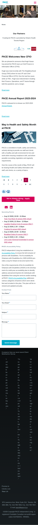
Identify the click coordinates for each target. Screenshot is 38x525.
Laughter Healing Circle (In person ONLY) (18, 224)
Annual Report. (7, 106)
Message (5, 322)
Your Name (5, 293)
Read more (5, 90)
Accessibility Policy (8, 253)
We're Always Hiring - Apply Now (18, 199)
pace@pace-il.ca (21, 507)
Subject (4, 312)
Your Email (5, 303)
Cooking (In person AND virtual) (15, 229)
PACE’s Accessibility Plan (17, 278)
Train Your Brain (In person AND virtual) (17, 219)
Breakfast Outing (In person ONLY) (16, 234)
